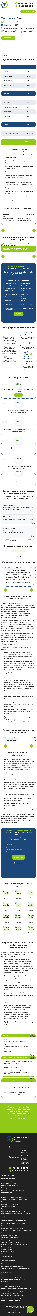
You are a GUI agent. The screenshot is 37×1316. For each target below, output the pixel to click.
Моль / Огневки (9, 290)
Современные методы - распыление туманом (17, 1046)
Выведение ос (31, 897)
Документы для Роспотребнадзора (10, 309)
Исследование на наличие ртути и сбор (13, 1279)
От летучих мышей (6, 1249)
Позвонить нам (28, 11)
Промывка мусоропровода (9, 1209)
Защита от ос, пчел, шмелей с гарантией (13, 1233)
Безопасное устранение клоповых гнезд (13, 1223)
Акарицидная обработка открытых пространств (15, 1237)
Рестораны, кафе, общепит (9, 1185)
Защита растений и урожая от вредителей (16, 1087)
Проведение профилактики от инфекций (13, 1211)
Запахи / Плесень (26, 288)
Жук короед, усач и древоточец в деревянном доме (16, 1230)
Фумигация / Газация (24, 301)
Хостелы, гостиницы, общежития (11, 1188)
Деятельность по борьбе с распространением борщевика (17, 1084)
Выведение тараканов (18, 897)
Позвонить (8, 38)
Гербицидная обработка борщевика (12, 1266)
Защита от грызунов (7, 1247)
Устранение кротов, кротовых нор (13, 1090)
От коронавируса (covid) (8, 1183)
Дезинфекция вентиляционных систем (15, 1092)
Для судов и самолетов (8, 1206)
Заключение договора (24, 297)
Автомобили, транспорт (8, 1195)
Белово (16, 1146)
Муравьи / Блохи (10, 288)
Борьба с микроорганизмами (9, 1181)
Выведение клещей (31, 909)
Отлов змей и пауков (7, 1251)
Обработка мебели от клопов (12, 1044)
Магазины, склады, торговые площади (12, 1190)
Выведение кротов (31, 921)
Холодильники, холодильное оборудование (14, 1199)
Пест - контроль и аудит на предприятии (13, 1263)
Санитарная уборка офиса (9, 1178)
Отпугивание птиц (6, 1256)
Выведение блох (18, 909)
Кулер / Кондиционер (25, 291)
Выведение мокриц (6, 933)
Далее (18, 314)
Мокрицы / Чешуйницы (8, 301)
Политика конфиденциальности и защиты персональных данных (17, 1307)
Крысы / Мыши (25, 283)
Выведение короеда (18, 933)
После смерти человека (8, 1202)
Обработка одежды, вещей (12, 1063)
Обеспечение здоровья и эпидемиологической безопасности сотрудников (17, 1066)
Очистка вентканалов (10, 1048)
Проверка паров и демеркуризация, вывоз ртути (15, 1277)
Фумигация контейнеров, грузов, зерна (12, 1295)
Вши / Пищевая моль (9, 305)
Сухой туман (5, 1281)
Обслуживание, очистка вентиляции (12, 1216)
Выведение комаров (6, 909)
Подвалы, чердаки (6, 1192)
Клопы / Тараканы (10, 283)
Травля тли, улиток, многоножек (10, 1242)
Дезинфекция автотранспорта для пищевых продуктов (17, 1073)
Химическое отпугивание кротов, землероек (14, 1253)
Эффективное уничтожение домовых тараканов (15, 1226)
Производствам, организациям (10, 1204)
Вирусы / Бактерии (26, 304)
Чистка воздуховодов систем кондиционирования (15, 1291)
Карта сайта (17, 1310)
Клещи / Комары (26, 285)
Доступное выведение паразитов (13, 1039)
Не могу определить (27, 308)
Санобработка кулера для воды (10, 1300)
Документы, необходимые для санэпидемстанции (18, 1061)
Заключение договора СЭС (12, 1095)
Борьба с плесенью (30, 933)
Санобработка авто (11, 294)
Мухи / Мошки (25, 294)
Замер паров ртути (9, 1051)
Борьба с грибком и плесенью (10, 1284)
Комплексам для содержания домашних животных (16, 1213)
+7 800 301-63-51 (26, 6)
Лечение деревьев (6, 1272)
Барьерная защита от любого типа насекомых (15, 1244)
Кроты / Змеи (9, 285)
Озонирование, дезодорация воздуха (12, 1197)
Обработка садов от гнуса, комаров (11, 1240)
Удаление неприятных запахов (10, 1286)
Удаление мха (5, 1274)
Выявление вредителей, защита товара (15, 1070)
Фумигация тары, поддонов (9, 1293)
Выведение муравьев (6, 921)
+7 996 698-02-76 (26, 3)
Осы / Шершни (9, 297)
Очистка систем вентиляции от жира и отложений (16, 1288)
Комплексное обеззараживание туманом (13, 1228)
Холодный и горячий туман (9, 1235)
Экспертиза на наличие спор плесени (15, 1041)
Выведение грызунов (18, 921)
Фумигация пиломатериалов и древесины (13, 1298)
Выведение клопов (6, 897)
